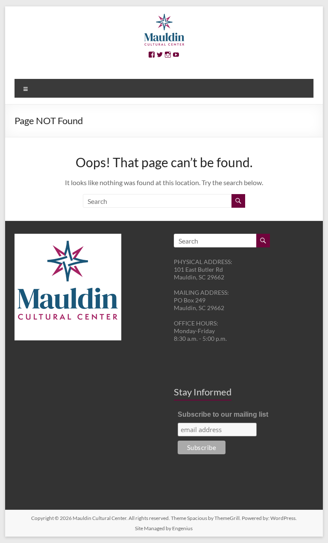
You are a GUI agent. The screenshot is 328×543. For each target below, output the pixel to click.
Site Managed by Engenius (164, 528)
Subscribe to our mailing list (223, 414)
